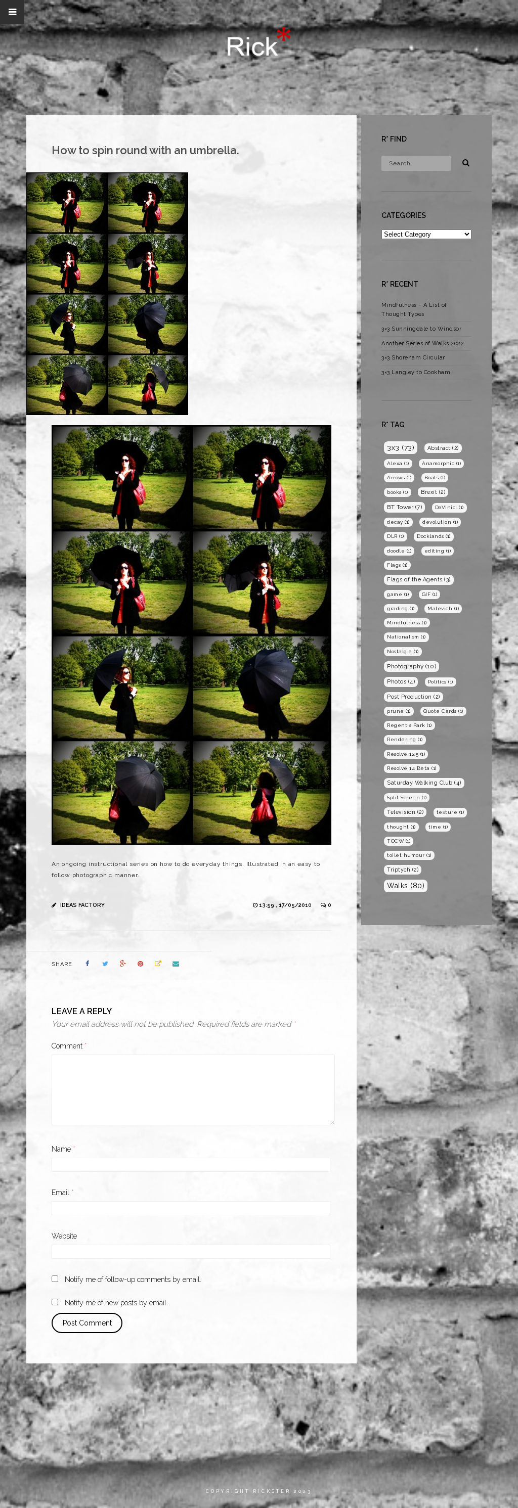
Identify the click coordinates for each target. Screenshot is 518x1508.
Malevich (443, 608)
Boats (435, 477)
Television (405, 812)
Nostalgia (403, 651)
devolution (440, 522)
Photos (401, 681)
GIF (430, 594)
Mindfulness (407, 622)
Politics (440, 681)
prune (399, 711)
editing (437, 551)
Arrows (399, 477)
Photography (411, 666)
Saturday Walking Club (424, 783)
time (438, 827)
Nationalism (406, 636)
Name (63, 1149)
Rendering (405, 739)
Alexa (398, 463)
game (398, 594)
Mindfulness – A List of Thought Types (414, 309)
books (397, 492)
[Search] (462, 161)
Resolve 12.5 (406, 754)
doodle (399, 551)
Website (64, 1236)
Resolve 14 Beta (412, 768)
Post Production (413, 697)
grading (401, 608)
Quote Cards (443, 711)
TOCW (398, 841)
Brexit (433, 492)
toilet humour (409, 855)
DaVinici (449, 507)
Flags (397, 565)
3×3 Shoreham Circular (413, 357)
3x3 (400, 447)
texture (450, 812)
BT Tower (404, 507)
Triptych (402, 869)
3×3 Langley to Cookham (415, 372)
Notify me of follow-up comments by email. (133, 1279)
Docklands (434, 536)
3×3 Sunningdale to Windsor (421, 329)
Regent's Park (409, 725)
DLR (395, 536)
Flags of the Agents (419, 579)
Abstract (443, 448)
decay (398, 522)
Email (63, 1193)
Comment (69, 1046)
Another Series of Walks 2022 (422, 343)
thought (401, 827)
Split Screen (406, 797)
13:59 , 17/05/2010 (286, 905)
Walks (405, 886)
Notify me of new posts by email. (116, 1303)
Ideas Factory (82, 905)
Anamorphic (441, 463)
